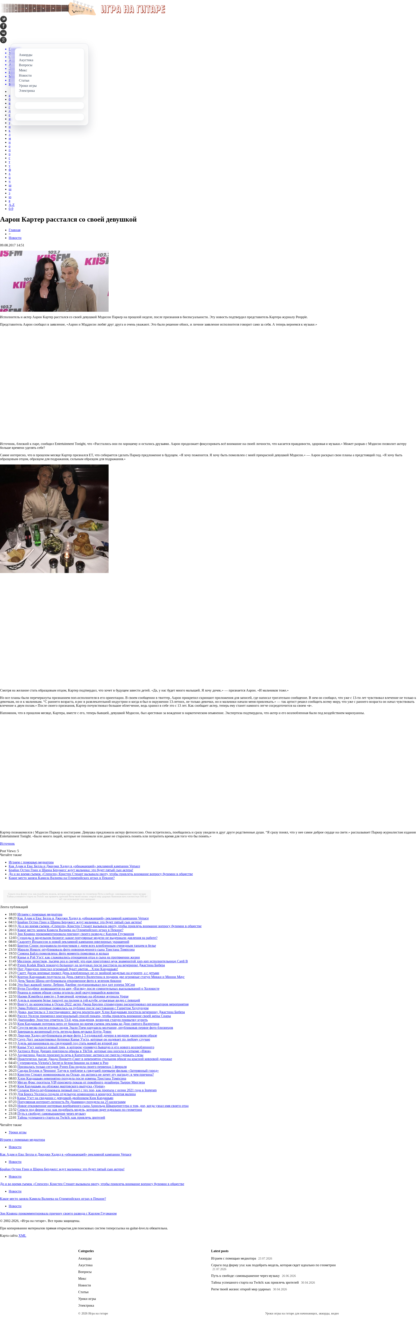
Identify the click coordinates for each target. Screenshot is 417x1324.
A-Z (12, 205)
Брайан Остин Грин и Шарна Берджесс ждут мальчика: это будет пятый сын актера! (71, 870)
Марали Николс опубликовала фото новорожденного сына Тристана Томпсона (76, 949)
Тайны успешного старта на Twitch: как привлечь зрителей (37, 896)
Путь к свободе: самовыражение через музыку (122, 894)
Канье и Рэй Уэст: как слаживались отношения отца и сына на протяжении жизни (78, 957)
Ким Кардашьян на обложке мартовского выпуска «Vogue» (61, 1086)
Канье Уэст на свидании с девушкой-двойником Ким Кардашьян (65, 1098)
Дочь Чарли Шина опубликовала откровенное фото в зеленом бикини (69, 981)
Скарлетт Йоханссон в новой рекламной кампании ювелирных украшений (73, 942)
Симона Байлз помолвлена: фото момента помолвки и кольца (63, 953)
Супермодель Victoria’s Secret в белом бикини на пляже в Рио (62, 1063)
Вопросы (85, 1272)
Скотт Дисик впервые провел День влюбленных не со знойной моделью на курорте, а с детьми (88, 973)
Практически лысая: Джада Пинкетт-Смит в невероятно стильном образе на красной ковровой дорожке (94, 1059)
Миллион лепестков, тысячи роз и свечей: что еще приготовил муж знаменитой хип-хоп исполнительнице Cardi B (102, 961)
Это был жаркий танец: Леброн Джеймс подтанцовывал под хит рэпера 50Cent (76, 984)
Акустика (85, 1265)
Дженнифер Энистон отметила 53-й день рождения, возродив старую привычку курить (82, 1020)
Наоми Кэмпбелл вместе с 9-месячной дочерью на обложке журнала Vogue (73, 996)
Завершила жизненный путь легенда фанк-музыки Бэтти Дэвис (64, 1031)
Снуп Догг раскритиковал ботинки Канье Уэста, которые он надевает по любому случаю (83, 1039)
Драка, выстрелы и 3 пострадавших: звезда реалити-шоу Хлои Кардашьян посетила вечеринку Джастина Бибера (101, 1012)
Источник (7, 843)
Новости (15, 238)
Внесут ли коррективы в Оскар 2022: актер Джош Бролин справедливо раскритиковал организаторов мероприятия (103, 1004)
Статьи (83, 1292)
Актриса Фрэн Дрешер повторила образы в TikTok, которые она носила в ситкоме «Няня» (84, 1051)
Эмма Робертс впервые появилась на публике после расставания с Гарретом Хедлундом (83, 1008)
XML (22, 1235)
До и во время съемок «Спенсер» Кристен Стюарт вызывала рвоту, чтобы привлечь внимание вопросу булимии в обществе (101, 874)
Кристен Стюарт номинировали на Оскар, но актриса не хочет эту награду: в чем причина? (85, 1074)
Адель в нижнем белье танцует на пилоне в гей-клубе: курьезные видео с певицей (78, 1000)
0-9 (11, 209)
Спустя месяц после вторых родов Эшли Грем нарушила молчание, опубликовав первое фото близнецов (95, 1027)
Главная (14, 230)
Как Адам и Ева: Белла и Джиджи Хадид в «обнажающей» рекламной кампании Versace (74, 866)
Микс (82, 1278)
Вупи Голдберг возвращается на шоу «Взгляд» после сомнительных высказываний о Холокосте (88, 988)
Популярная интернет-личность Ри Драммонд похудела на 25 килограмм (71, 1102)
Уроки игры (17, 1132)
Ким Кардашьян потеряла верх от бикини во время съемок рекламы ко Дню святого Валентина (88, 1024)
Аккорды (85, 1258)
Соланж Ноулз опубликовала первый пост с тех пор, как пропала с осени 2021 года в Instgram (87, 1090)
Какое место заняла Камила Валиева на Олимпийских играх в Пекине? (62, 878)
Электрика (86, 1305)
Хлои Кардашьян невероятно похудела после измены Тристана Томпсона (71, 1078)
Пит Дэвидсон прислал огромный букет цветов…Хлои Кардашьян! (67, 969)
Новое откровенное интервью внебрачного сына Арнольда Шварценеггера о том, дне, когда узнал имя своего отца (103, 1106)
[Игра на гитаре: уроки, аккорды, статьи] (82, 14)
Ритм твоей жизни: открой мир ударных (90, 896)
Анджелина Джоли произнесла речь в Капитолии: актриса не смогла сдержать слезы (80, 1055)
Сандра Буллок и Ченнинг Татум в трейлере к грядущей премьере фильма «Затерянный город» (88, 1070)
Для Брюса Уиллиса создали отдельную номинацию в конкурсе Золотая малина (76, 1094)
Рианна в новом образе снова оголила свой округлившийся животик (68, 992)
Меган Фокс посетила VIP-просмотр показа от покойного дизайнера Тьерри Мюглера (81, 1082)
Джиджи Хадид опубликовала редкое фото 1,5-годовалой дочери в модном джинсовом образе (87, 1035)
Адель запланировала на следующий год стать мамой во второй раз (67, 1043)
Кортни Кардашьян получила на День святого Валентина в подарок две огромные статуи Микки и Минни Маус (101, 977)
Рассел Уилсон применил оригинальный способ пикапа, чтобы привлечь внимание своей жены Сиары (94, 1016)
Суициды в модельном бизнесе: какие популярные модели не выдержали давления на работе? (87, 938)
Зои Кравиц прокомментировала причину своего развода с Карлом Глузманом (75, 934)
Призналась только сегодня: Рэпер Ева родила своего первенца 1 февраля (72, 1067)
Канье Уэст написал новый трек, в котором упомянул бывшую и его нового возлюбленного (85, 1047)
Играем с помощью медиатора (31, 862)
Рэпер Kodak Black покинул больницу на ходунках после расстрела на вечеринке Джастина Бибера (91, 965)
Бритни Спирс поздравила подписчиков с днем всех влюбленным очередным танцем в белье (86, 945)
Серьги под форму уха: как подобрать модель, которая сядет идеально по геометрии (52, 894)
